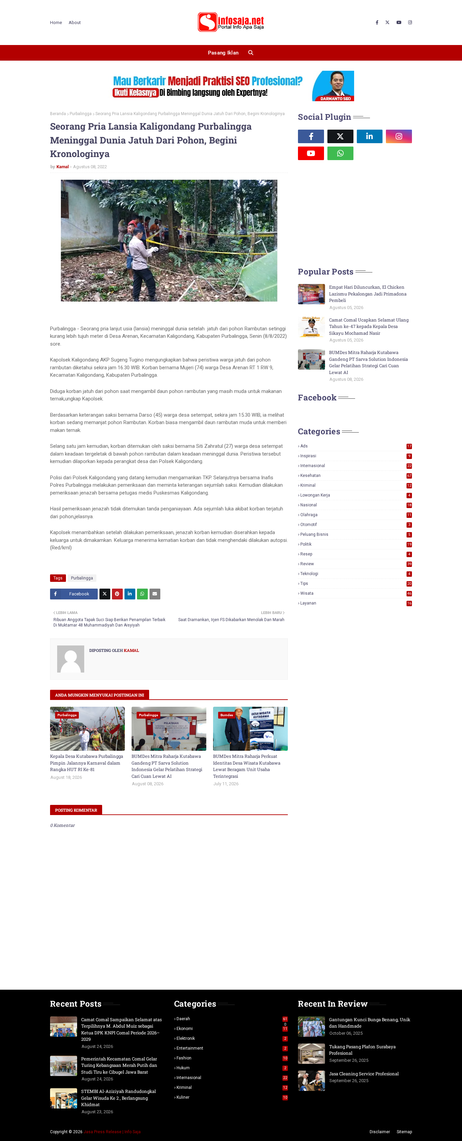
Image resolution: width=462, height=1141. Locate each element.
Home (56, 22)
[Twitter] (104, 594)
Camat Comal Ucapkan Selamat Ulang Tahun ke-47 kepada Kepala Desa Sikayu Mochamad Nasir (369, 326)
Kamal (62, 166)
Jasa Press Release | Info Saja (112, 1131)
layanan (355, 603)
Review (355, 564)
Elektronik (231, 1038)
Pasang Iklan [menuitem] (223, 53)
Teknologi (355, 573)
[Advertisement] (348, 212)
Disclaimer (380, 1131)
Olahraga (355, 514)
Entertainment (231, 1048)
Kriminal (355, 485)
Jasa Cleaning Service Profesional (364, 1074)
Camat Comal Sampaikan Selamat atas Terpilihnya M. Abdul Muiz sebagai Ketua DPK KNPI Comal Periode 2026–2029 (121, 1029)
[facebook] (377, 22)
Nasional (355, 505)
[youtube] (399, 22)
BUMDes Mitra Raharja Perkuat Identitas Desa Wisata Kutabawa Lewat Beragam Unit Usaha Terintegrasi (246, 766)
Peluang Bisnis (355, 534)
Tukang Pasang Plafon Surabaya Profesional (362, 1050)
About (75, 22)
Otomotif (355, 524)
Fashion (232, 1058)
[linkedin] (370, 136)
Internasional (355, 465)
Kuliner (232, 1097)
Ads (355, 446)
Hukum (231, 1068)
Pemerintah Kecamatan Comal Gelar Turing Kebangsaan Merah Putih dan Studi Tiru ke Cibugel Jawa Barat (119, 1065)
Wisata (355, 593)
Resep (355, 554)
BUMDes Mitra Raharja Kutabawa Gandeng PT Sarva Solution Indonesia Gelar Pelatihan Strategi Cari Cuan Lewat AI (167, 766)
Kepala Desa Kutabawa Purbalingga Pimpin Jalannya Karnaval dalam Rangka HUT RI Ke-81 (86, 762)
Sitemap (404, 1131)
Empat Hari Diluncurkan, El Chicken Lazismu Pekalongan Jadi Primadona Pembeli (368, 293)
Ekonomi (232, 1028)
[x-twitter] (387, 22)
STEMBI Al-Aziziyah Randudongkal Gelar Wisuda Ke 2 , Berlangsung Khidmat (118, 1097)
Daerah (232, 1018)
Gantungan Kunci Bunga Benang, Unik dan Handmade (369, 1022)
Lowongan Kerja (355, 495)
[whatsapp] (340, 153)
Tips (355, 583)
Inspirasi (355, 456)
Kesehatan (355, 475)
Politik (355, 544)
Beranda (58, 113)
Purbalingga (81, 113)
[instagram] (409, 22)
